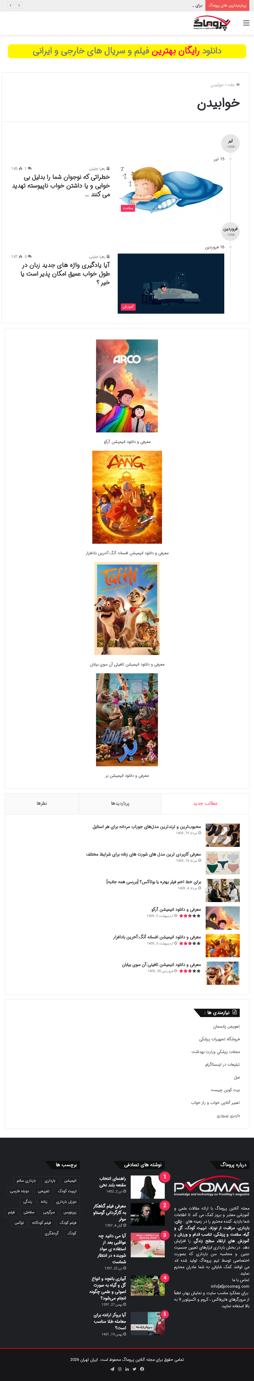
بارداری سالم (26, 1181)
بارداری (50, 1181)
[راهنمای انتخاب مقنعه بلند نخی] (148, 1187)
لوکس (19, 1223)
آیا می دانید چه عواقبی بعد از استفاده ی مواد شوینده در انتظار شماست (112, 1249)
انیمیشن (70, 1181)
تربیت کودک (67, 1191)
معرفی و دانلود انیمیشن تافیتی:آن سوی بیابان (127, 664)
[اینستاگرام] (119, 1369)
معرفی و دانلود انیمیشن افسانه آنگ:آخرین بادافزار (127, 553)
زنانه (44, 1202)
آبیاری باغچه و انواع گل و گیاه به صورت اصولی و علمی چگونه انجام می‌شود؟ (108, 1288)
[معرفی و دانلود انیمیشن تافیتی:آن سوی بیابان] (127, 609)
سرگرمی (49, 1212)
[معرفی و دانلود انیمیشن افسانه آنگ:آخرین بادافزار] (127, 498)
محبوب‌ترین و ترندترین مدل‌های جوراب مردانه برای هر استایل (147, 826)
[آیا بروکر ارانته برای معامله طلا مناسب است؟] (148, 1323)
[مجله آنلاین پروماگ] (212, 23)
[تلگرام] (112, 1369)
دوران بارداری (66, 1202)
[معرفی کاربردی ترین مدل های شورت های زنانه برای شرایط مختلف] (223, 862)
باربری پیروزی (228, 1115)
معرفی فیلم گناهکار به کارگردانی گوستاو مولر (109, 1213)
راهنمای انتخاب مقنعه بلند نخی (112, 1181)
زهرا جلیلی (97, 169)
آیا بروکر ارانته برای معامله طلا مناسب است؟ (110, 1321)
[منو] (246, 26)
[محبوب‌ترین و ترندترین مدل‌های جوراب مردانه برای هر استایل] (223, 835)
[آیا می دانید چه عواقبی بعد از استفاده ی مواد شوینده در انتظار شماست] (148, 1245)
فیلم (11, 1212)
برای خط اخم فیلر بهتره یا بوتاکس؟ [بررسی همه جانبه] (158, 5)
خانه (232, 85)
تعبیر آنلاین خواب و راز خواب (215, 1103)
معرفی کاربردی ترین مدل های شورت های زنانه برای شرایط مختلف (143, 854)
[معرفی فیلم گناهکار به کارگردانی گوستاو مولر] (148, 1214)
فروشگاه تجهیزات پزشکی (219, 1039)
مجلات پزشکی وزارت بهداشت (215, 1052)
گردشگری (52, 1233)
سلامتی (29, 1212)
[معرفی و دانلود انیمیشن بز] (127, 720)
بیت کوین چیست (225, 1090)
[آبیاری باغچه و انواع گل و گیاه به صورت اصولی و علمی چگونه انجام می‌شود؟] (148, 1286)
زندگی (27, 1202)
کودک (72, 1233)
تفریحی (43, 1191)
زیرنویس (70, 1212)
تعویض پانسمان (226, 1026)
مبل (237, 1077)
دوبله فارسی (19, 1191)
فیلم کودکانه (41, 1223)
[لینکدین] (127, 1369)
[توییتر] (134, 1369)
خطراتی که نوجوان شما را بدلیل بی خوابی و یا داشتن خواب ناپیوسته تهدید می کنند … (61, 185)
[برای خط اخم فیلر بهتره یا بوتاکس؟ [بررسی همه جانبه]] (223, 890)
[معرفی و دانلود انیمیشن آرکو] (127, 387)
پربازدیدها (120, 803)
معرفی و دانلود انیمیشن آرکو (127, 442)
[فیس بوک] (142, 1369)
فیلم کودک (68, 1223)
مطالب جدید (205, 803)
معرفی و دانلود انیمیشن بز (127, 775)
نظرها (42, 803)
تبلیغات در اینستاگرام (222, 1064)
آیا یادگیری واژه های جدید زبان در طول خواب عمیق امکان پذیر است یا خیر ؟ (65, 273)
